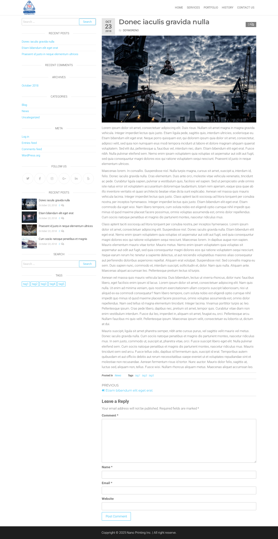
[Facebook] (39, 178)
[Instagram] (52, 178)
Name (107, 467)
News (118, 375)
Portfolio (211, 7)
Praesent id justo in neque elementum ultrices (50, 54)
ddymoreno (131, 30)
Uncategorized (31, 117)
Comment (110, 415)
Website (108, 499)
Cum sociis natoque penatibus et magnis (63, 239)
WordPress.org (31, 155)
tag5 (151, 375)
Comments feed (32, 149)
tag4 (52, 284)
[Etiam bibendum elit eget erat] (29, 217)
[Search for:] (59, 21)
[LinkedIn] (76, 178)
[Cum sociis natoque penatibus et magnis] (29, 242)
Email (107, 483)
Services (193, 7)
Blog (24, 105)
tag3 (144, 375)
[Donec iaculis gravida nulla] (29, 204)
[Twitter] (27, 178)
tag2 (34, 284)
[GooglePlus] (64, 178)
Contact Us (245, 7)
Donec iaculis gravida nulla (38, 41)
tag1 (137, 375)
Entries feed (29, 143)
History (227, 7)
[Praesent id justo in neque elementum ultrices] (29, 230)
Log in (25, 136)
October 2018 (30, 85)
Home (179, 7)
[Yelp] (88, 178)
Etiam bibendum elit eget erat (40, 48)
